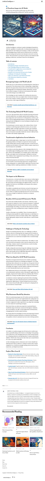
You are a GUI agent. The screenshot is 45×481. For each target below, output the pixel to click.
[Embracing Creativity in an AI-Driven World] (8, 442)
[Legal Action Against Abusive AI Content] (22, 421)
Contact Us (4, 468)
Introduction (11, 64)
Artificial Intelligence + (8, 1)
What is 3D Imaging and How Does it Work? (24, 223)
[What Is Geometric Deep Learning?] (8, 421)
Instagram (13, 477)
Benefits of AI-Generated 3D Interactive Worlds (20, 72)
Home (3, 460)
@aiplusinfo (10, 406)
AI (6, 6)
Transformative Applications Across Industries (19, 69)
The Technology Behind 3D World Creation (18, 67)
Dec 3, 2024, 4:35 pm (12, 41)
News (7, 385)
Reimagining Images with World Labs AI (18, 65)
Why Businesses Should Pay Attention (17, 77)
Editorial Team (14, 391)
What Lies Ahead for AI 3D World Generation (19, 75)
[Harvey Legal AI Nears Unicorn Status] (36, 442)
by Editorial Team (12, 40)
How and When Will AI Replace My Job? (23, 289)
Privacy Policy (21, 472)
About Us (4, 466)
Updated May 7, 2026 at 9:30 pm (8, 427)
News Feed (4, 464)
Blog (3, 462)
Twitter (14, 477)
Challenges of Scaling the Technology (17, 74)
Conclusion (11, 79)
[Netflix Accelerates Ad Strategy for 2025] (22, 442)
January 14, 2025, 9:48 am (34, 427)
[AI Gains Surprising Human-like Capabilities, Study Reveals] (36, 421)
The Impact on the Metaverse (15, 70)
